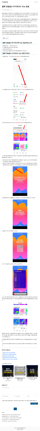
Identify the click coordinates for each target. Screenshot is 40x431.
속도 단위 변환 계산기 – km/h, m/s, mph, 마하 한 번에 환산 (12, 417)
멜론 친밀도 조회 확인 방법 (8, 355)
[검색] (15, 409)
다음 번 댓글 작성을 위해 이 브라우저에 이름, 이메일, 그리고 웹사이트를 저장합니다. (19, 400)
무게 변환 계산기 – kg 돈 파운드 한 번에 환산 (9, 421)
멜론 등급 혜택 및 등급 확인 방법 (9, 357)
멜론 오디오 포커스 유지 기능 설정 (10, 359)
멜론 (7, 50)
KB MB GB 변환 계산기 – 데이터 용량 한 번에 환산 (10, 416)
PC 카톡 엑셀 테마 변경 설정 (32, 377)
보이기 (7, 38)
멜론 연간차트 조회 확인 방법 (9, 352)
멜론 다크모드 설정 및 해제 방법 (9, 354)
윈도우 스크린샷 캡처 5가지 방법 (8, 378)
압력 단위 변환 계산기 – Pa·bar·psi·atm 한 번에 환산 (10, 419)
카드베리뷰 (5, 2)
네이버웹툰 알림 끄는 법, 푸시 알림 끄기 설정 (20, 378)
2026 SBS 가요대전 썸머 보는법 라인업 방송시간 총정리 (11, 414)
